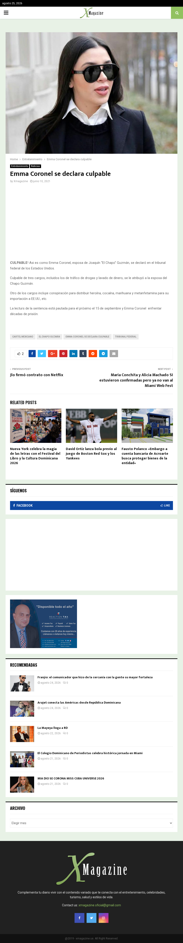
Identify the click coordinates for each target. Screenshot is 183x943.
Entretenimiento (19, 166)
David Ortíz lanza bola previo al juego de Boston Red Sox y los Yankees (91, 453)
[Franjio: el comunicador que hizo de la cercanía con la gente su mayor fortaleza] (22, 683)
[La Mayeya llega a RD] (22, 734)
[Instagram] (103, 918)
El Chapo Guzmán (49, 336)
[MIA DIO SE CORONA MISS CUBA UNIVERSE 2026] (22, 785)
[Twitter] (91, 918)
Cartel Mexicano (22, 336)
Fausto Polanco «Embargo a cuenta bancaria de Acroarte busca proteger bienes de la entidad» (145, 456)
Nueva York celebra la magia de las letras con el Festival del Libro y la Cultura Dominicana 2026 (35, 456)
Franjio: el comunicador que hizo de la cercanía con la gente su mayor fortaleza (95, 677)
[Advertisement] (91, 224)
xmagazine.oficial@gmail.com (100, 905)
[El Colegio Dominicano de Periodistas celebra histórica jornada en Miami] (22, 759)
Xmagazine (21, 181)
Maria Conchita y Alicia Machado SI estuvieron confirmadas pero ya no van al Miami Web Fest (136, 380)
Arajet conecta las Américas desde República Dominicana (79, 702)
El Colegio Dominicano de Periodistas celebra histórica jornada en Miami (90, 753)
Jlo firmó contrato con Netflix (36, 375)
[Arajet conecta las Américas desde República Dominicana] (22, 709)
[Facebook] (79, 918)
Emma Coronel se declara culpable (87, 336)
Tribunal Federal (125, 336)
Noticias (35, 166)
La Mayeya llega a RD (52, 727)
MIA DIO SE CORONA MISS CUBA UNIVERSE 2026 (70, 778)
